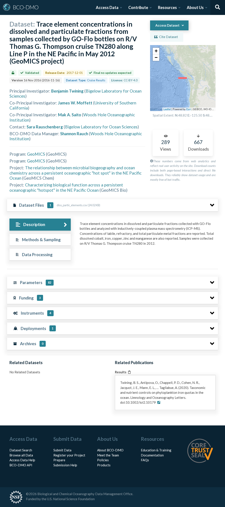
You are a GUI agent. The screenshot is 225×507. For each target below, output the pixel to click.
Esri (188, 109)
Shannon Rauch (74, 133)
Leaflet (167, 109)
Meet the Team (108, 455)
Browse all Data (21, 455)
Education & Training (156, 450)
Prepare (59, 460)
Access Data (107, 7)
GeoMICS (36, 154)
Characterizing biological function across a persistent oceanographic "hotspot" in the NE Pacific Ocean (66, 187)
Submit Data (62, 450)
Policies (103, 460)
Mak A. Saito (69, 114)
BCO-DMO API (20, 465)
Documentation (152, 455)
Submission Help (65, 465)
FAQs (145, 460)
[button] (156, 51)
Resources (167, 7)
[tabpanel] (148, 235)
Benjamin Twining (67, 90)
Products (104, 465)
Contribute (138, 7)
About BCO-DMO (110, 450)
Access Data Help (22, 460)
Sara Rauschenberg (45, 126)
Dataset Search (20, 450)
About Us (195, 7)
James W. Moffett (75, 102)
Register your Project (69, 455)
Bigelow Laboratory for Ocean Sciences (101, 126)
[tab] (40, 225)
